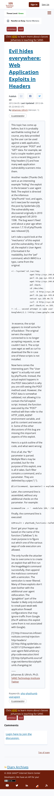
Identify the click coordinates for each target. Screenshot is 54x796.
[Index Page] (9, 4)
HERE (14, 36)
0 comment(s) (17, 115)
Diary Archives (17, 767)
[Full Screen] (21, 96)
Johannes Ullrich (20, 110)
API (29, 777)
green (21, 13)
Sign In (34, 4)
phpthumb (31, 693)
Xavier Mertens (32, 21)
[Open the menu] (49, 12)
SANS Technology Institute (25, 678)
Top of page (44, 752)
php (23, 693)
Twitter (15, 681)
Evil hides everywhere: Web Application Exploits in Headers (25, 68)
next (21, 29)
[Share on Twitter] (39, 96)
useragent (14, 696)
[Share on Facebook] (30, 96)
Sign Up (45, 4)
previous (11, 29)
